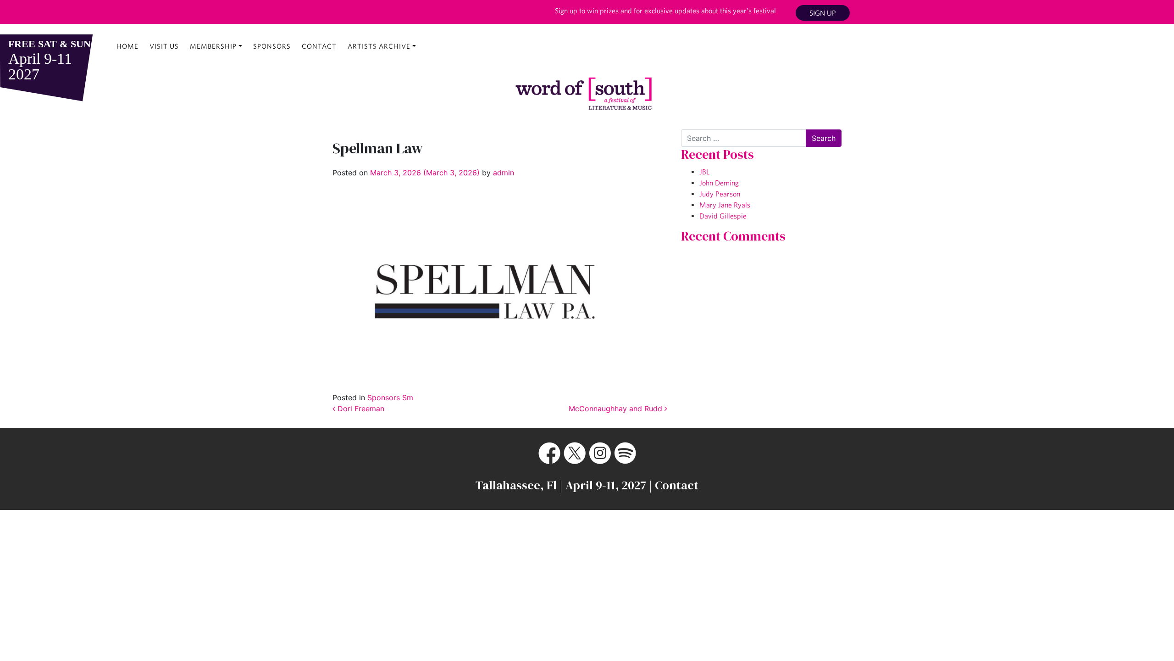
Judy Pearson (719, 194)
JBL (704, 172)
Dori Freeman (359, 408)
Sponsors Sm (390, 397)
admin (502, 172)
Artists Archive (379, 46)
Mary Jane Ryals (724, 205)
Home (127, 46)
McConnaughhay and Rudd (617, 408)
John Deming (719, 183)
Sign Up (822, 13)
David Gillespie (723, 216)
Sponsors (272, 46)
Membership (213, 46)
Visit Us (164, 46)
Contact (319, 46)
